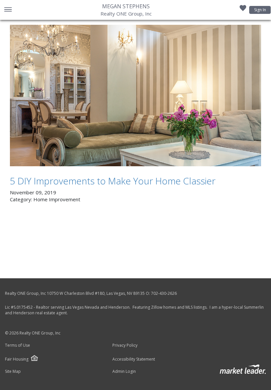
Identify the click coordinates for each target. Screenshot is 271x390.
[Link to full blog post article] (135, 95)
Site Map (13, 371)
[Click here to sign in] (243, 10)
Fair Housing (16, 359)
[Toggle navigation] (8, 10)
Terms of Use (17, 345)
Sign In (260, 10)
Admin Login (124, 371)
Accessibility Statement (133, 359)
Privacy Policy (124, 345)
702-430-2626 (164, 293)
